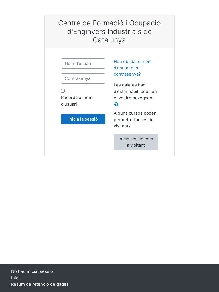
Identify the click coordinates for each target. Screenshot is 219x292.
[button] (117, 104)
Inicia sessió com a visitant (136, 142)
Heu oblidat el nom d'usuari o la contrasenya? (133, 68)
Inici (15, 278)
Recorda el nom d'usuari (76, 100)
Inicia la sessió (83, 119)
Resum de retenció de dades (40, 284)
